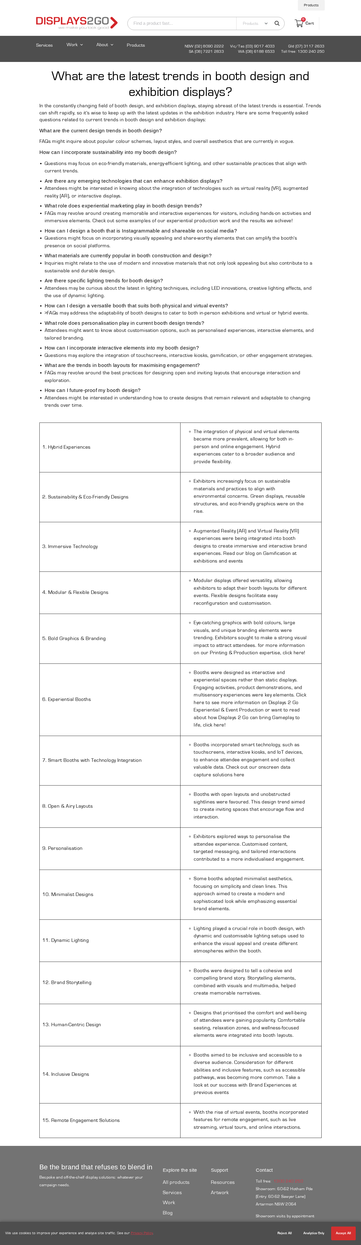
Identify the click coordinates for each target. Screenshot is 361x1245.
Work (72, 45)
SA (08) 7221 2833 (206, 52)
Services (44, 45)
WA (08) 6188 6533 (256, 52)
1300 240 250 (288, 1181)
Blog (168, 1212)
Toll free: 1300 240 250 (303, 52)
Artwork (220, 1192)
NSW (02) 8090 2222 (204, 46)
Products (311, 5)
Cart (308, 23)
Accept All (343, 1233)
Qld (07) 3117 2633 (306, 46)
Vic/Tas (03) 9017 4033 (252, 46)
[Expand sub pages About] (105, 50)
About (102, 45)
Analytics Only (313, 1233)
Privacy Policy (142, 1233)
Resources (223, 1182)
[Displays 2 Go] (77, 23)
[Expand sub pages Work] (75, 50)
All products (176, 1182)
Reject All (284, 1233)
